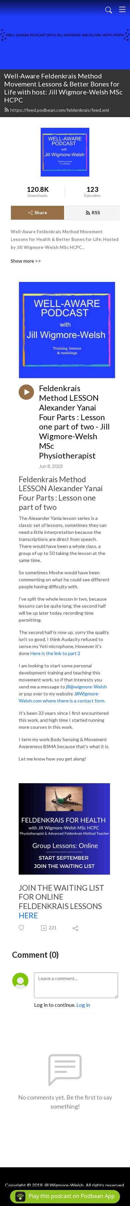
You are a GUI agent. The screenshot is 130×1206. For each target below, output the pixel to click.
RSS (96, 212)
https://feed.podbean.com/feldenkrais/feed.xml (59, 110)
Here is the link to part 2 (55, 653)
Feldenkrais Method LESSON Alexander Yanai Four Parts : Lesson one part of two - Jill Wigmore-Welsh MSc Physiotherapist (74, 421)
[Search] (109, 9)
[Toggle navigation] (122, 9)
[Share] (76, 928)
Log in (83, 1004)
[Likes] (22, 927)
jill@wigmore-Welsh (86, 686)
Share (40, 212)
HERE (28, 915)
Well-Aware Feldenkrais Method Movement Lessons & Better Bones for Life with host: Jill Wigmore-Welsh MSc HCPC (63, 88)
